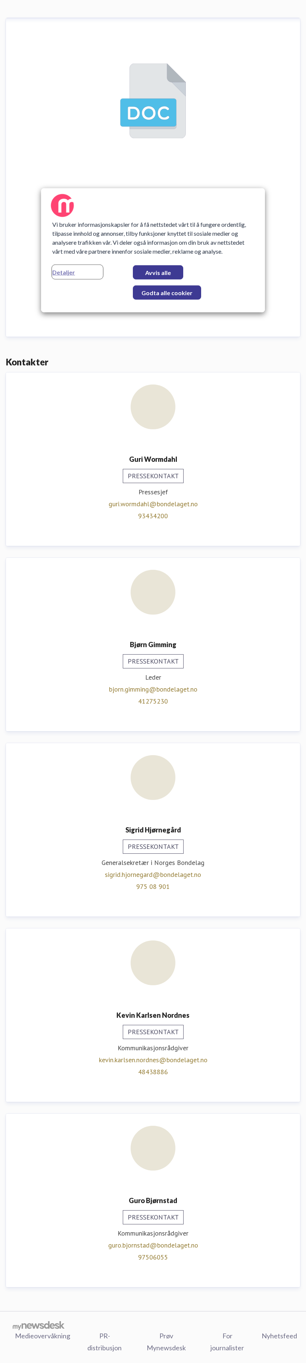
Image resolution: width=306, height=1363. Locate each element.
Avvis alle (158, 272)
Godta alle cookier (167, 292)
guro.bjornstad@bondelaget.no (153, 1245)
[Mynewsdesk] (38, 1325)
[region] (153, 250)
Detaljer (63, 272)
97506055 (153, 1257)
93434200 (153, 515)
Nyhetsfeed (279, 1336)
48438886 (153, 1071)
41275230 (153, 701)
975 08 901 (153, 886)
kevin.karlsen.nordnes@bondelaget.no (153, 1060)
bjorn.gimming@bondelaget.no (153, 689)
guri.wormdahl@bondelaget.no (153, 504)
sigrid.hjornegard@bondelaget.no (153, 874)
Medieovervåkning (42, 1336)
